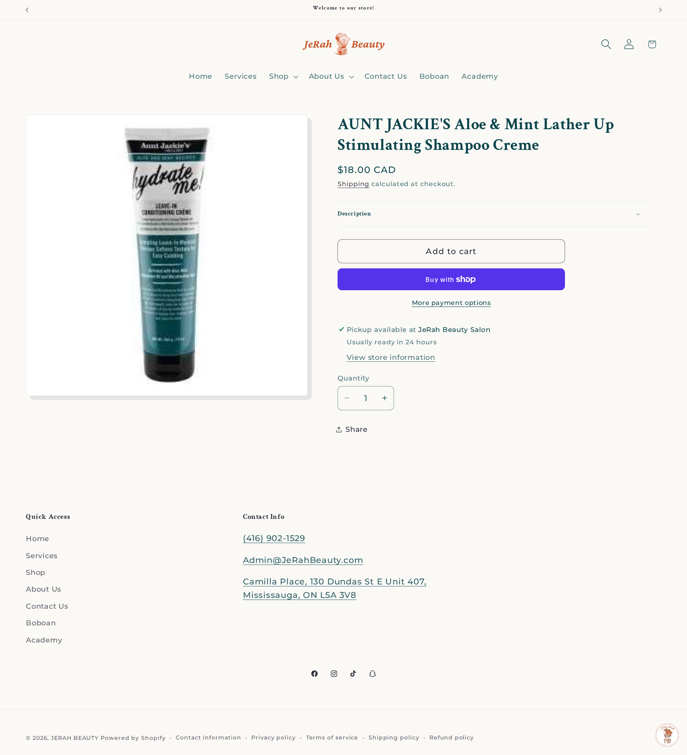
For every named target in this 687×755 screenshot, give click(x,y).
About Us (43, 589)
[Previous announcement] (27, 9)
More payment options (451, 303)
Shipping (353, 184)
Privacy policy (273, 737)
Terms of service (332, 737)
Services (42, 555)
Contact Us (47, 606)
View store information (391, 357)
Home (37, 538)
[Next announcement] (660, 9)
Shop (35, 572)
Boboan (41, 623)
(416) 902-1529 (274, 538)
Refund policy (451, 737)
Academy (44, 639)
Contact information (208, 737)
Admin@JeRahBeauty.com (303, 560)
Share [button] (356, 429)
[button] (283, 76)
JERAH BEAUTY (75, 737)
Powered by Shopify (133, 737)
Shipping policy (394, 737)
